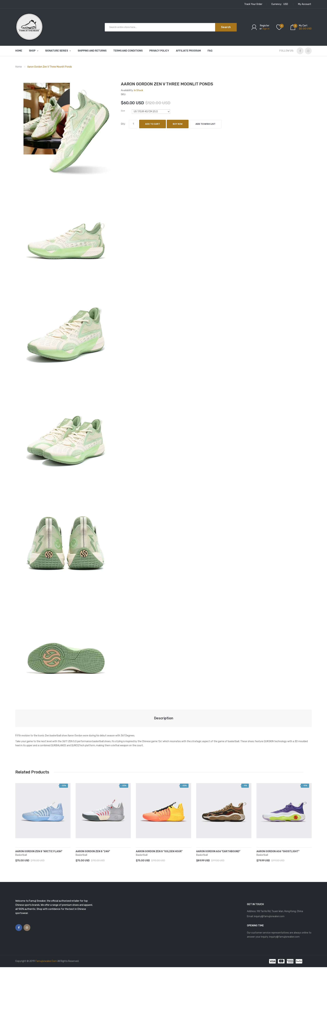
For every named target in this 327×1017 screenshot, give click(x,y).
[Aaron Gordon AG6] (223, 810)
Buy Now (178, 124)
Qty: (123, 123)
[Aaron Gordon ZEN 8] (43, 810)
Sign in (265, 28)
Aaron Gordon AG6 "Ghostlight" (277, 851)
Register (264, 25)
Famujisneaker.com (46, 961)
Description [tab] (163, 718)
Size (123, 111)
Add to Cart (152, 124)
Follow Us (286, 50)
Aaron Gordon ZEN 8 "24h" (93, 851)
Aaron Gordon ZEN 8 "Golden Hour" (159, 851)
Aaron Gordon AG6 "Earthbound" (218, 851)
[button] (18, 815)
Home (18, 66)
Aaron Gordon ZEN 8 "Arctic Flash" (38, 851)
